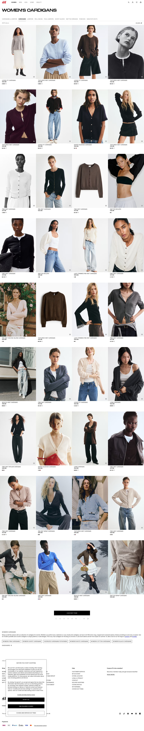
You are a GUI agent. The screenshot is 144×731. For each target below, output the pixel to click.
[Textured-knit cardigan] (54, 52)
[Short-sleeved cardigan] (90, 116)
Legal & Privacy (77, 678)
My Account (76, 674)
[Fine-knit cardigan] (18, 181)
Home (32, 2)
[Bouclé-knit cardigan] (18, 374)
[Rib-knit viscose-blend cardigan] (18, 310)
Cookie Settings (77, 689)
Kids (25, 2)
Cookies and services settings (26, 713)
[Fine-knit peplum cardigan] (18, 438)
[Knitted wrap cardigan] (126, 567)
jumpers (127, 636)
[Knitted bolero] (126, 181)
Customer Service (78, 671)
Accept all (26, 699)
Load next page (72, 613)
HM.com (4, 660)
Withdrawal (76, 686)
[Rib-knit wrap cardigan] (54, 503)
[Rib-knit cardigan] (54, 181)
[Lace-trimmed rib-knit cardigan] (90, 245)
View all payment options (40, 725)
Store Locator (77, 676)
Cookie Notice (77, 684)
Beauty (39, 2)
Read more (111, 674)
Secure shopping (78, 682)
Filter (138, 23)
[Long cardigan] (126, 374)
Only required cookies (26, 706)
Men (20, 2)
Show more (6, 645)
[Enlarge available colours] (75, 148)
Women (13, 2)
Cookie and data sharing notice (26, 694)
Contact (75, 680)
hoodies (134, 636)
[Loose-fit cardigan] (18, 52)
